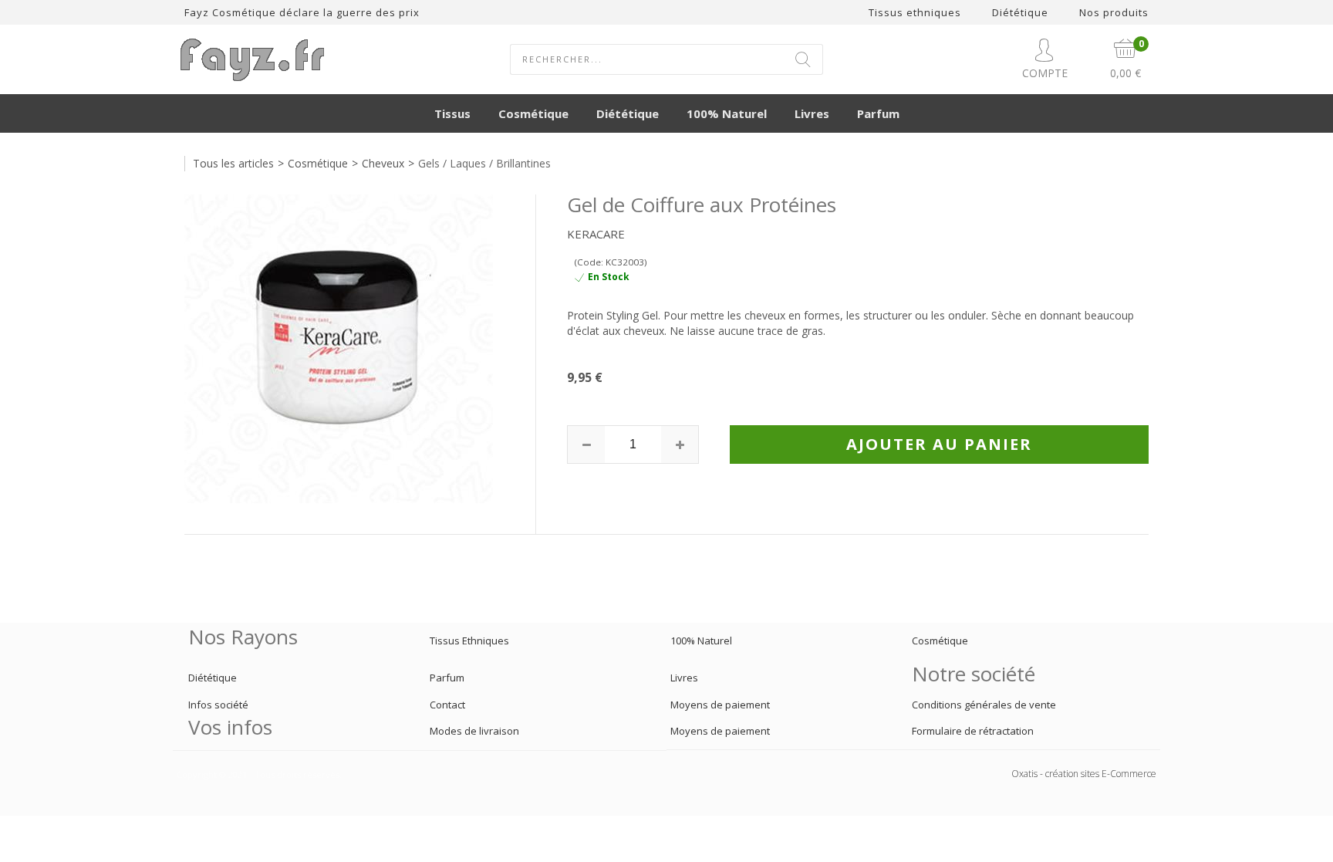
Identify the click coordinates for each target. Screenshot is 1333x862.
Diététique (627, 113)
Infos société (218, 705)
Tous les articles (233, 163)
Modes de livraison (474, 731)
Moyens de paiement (720, 705)
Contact (447, 705)
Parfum (878, 113)
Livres (812, 113)
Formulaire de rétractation (973, 731)
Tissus (452, 113)
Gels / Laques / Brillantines (484, 163)
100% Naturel (727, 113)
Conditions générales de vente (984, 705)
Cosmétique (533, 113)
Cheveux (383, 163)
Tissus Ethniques (469, 640)
